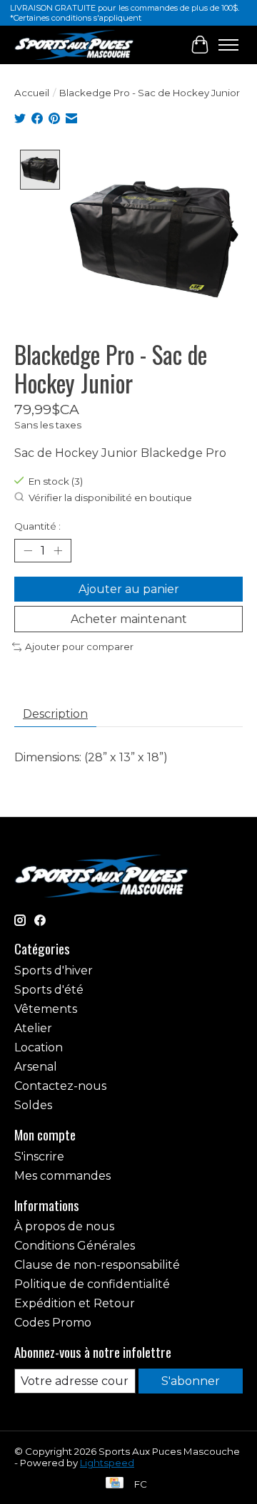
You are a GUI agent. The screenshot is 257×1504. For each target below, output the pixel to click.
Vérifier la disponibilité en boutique (110, 497)
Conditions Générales (74, 1245)
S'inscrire (39, 1156)
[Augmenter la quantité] (58, 550)
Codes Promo (52, 1322)
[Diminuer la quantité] (28, 550)
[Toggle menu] (228, 45)
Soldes (33, 1105)
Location (38, 1047)
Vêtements (45, 1009)
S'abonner (190, 1381)
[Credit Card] (115, 1483)
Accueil (31, 92)
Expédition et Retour (74, 1303)
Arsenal (35, 1066)
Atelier (33, 1028)
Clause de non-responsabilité (97, 1265)
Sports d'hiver (53, 970)
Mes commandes (62, 1176)
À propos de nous (64, 1226)
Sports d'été (49, 989)
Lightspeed (107, 1462)
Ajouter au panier (129, 589)
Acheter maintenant (129, 619)
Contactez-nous (60, 1086)
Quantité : (37, 526)
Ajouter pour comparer (79, 646)
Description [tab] (55, 714)
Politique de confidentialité (92, 1284)
